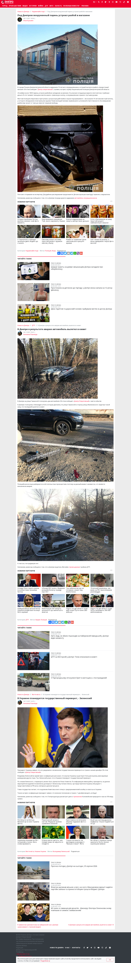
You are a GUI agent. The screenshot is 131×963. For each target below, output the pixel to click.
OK (110, 960)
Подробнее (44, 961)
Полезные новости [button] (71, 6)
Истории (33, 6)
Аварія (37, 620)
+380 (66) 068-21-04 (22, 954)
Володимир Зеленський (61, 851)
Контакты (76, 948)
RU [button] (94, 2)
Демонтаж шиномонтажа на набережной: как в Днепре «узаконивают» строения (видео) (37, 926)
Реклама (85, 6)
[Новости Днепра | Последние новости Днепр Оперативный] (7, 2)
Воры (54, 251)
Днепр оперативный (45, 89)
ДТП (46, 6)
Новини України (40, 851)
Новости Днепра (23, 12)
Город (4, 6)
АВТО (51, 6)
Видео (25, 6)
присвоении (77, 797)
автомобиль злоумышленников (85, 198)
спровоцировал (74, 567)
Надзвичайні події (38, 12)
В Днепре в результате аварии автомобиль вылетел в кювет (90, 925)
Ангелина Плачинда (30, 334)
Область (58, 6)
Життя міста (36, 694)
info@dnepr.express (25, 956)
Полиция (48, 251)
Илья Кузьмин (28, 21)
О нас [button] (67, 948)
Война (40, 6)
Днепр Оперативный (81, 401)
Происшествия (15, 6)
